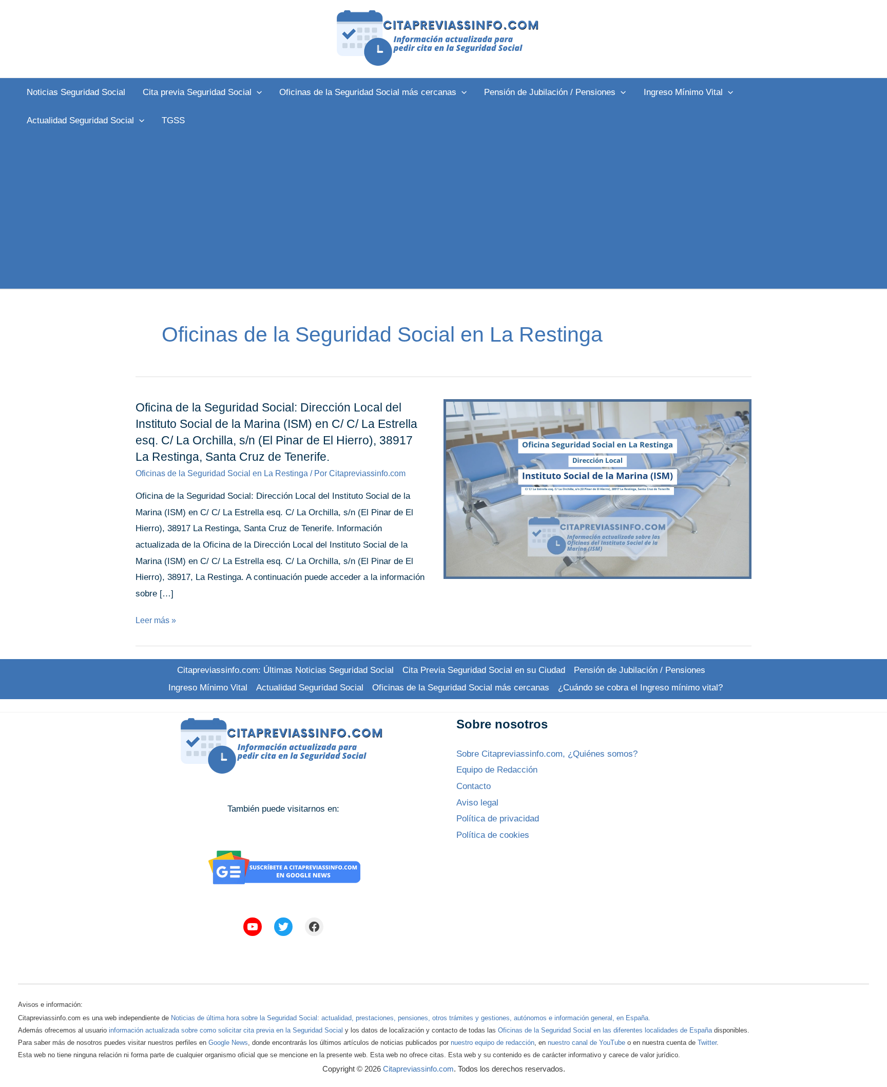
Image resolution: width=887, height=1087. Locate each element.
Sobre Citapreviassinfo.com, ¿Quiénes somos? (547, 754)
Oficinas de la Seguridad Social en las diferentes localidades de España (605, 1030)
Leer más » (156, 620)
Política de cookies (492, 835)
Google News (228, 1042)
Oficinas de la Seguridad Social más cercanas (460, 687)
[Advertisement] (443, 212)
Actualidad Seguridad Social (309, 687)
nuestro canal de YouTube (586, 1042)
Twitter (707, 1042)
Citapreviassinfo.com (418, 1068)
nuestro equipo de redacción (492, 1042)
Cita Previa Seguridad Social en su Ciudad (483, 670)
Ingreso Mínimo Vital (207, 687)
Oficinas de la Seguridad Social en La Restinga (222, 473)
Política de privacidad (497, 818)
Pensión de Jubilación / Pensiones (639, 670)
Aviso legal (477, 803)
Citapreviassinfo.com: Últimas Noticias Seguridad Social (285, 670)
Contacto (473, 786)
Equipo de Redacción (496, 770)
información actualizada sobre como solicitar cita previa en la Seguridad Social (226, 1030)
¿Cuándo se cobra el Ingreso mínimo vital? (640, 687)
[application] (257, 92)
